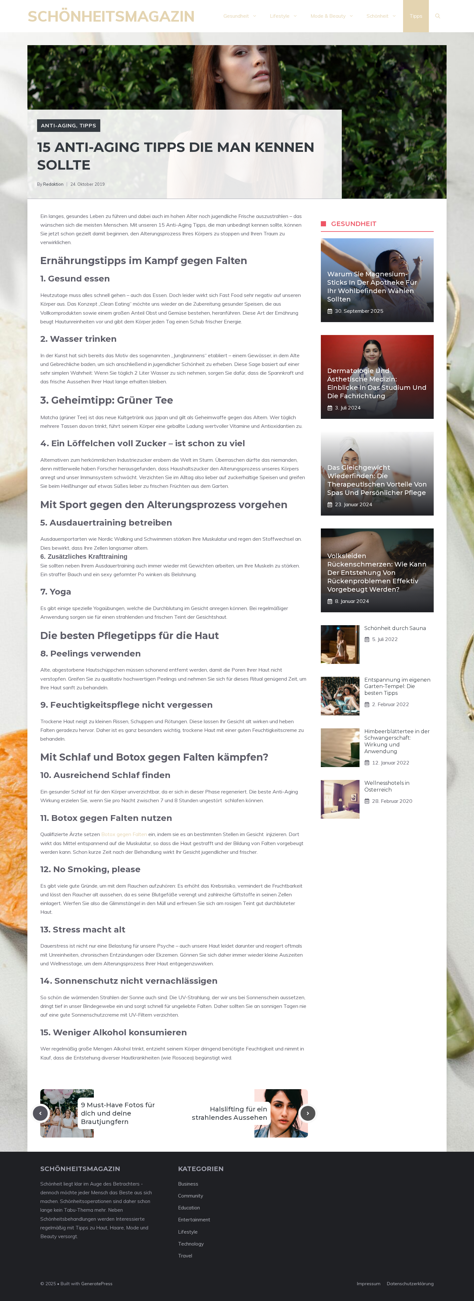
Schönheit (378, 16)
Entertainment (194, 1220)
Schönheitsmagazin (111, 16)
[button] (438, 16)
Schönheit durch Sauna (395, 628)
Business (188, 1184)
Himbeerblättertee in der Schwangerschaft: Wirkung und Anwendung (397, 741)
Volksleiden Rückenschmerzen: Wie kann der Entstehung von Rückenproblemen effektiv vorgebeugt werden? (377, 572)
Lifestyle (280, 16)
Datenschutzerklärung (410, 1283)
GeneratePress (97, 1283)
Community (190, 1196)
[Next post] (308, 1113)
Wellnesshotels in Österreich (387, 786)
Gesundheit (236, 16)
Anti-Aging (58, 125)
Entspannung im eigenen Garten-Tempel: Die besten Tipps (397, 686)
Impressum (368, 1283)
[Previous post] (40, 1113)
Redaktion (53, 184)
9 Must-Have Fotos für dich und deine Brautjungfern (118, 1113)
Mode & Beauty (328, 16)
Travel (185, 1256)
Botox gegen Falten (124, 834)
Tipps (416, 16)
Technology (191, 1244)
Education (189, 1208)
